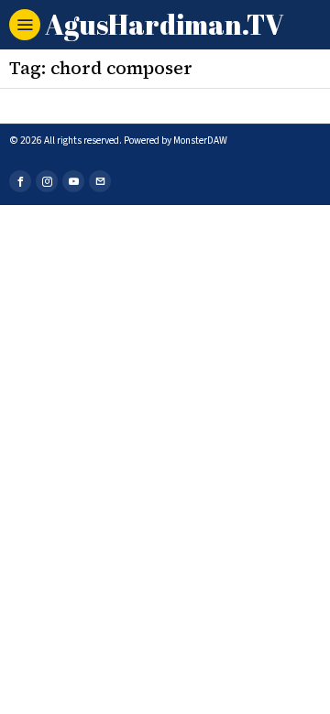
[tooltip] (20, 181)
